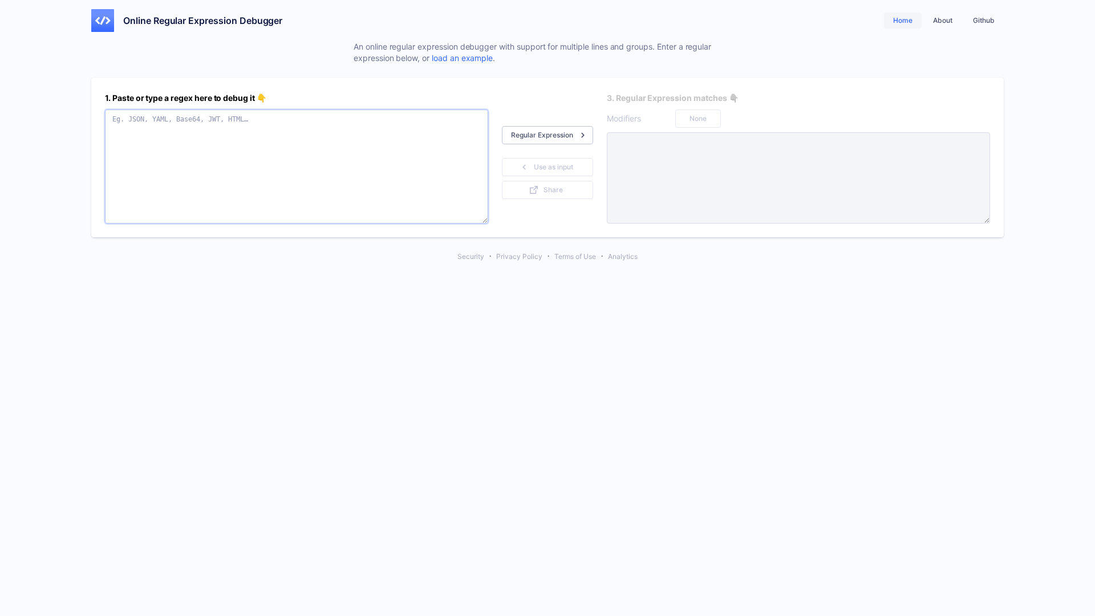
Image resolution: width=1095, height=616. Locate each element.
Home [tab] (902, 20)
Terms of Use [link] (575, 256)
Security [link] (470, 256)
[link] (102, 20)
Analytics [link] (623, 256)
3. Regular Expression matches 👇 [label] (672, 98)
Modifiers (624, 118)
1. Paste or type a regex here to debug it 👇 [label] (185, 98)
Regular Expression (542, 135)
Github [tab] (984, 20)
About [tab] (942, 20)
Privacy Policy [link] (519, 256)
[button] (547, 135)
